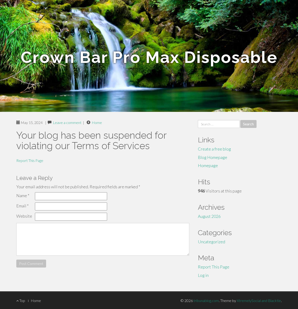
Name (22, 195)
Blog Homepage (212, 157)
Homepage (208, 165)
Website (24, 216)
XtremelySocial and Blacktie (259, 300)
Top (22, 300)
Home (97, 122)
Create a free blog (214, 148)
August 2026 (209, 216)
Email (22, 205)
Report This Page (29, 160)
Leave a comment (67, 122)
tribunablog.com (206, 300)
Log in (203, 275)
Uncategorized (211, 241)
